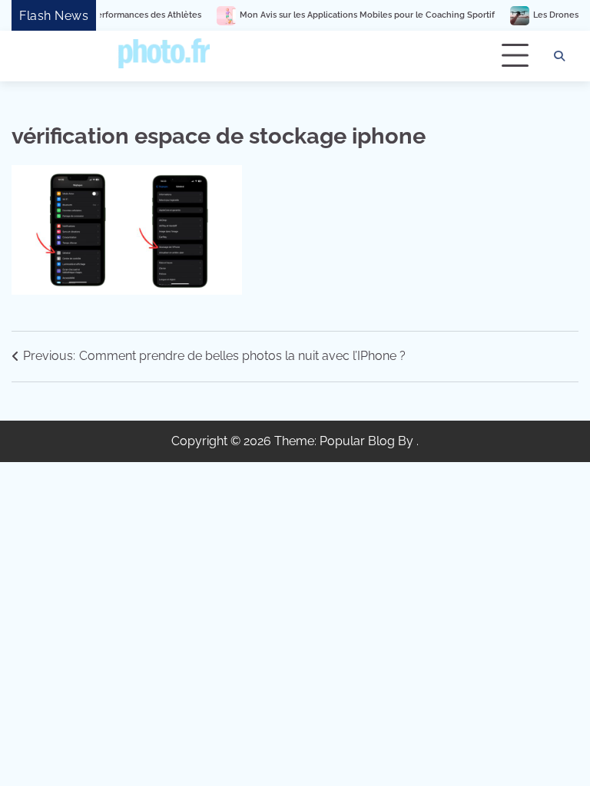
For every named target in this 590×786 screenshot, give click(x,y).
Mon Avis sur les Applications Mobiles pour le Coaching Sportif (355, 15)
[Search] (559, 56)
